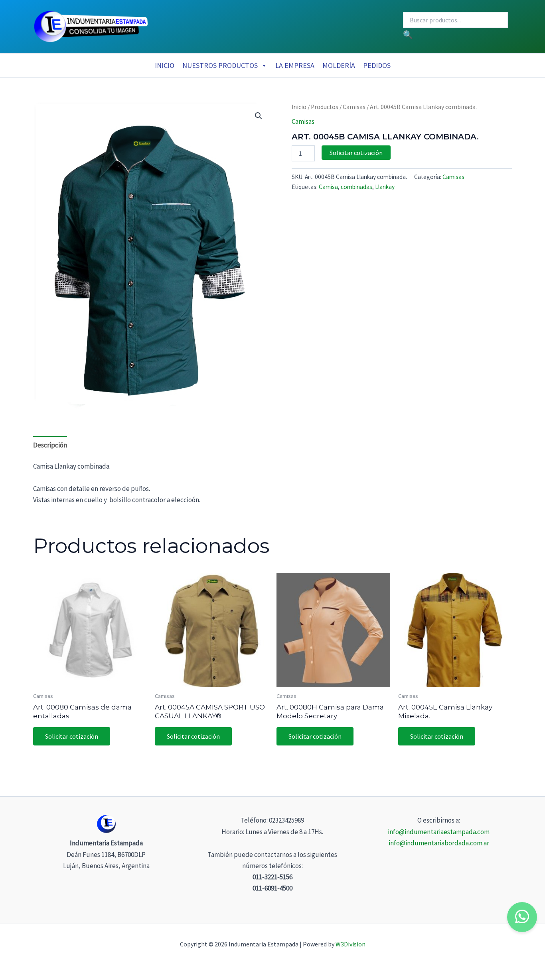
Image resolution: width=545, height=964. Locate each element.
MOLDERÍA (338, 65)
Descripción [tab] (50, 445)
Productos (324, 107)
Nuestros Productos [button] (220, 65)
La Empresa (294, 65)
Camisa (328, 187)
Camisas (354, 107)
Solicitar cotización (356, 153)
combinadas (356, 187)
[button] (258, 116)
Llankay (385, 187)
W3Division (350, 944)
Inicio (164, 65)
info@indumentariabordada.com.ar (439, 843)
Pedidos (377, 65)
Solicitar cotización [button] (71, 736)
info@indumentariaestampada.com (439, 831)
